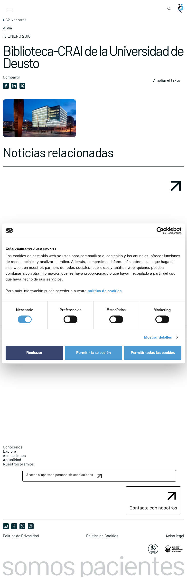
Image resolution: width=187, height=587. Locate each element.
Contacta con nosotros (153, 507)
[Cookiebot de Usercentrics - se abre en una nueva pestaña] (160, 230)
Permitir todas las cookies (153, 352)
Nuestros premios (18, 464)
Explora (9, 451)
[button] (99, 476)
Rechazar (34, 352)
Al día (7, 28)
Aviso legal (175, 536)
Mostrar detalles (158, 337)
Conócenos (12, 447)
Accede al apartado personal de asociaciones (59, 475)
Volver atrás (16, 20)
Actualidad (12, 459)
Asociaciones (14, 455)
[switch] (70, 319)
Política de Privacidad (21, 536)
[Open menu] (9, 8)
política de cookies (105, 291)
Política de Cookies (102, 536)
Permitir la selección (93, 352)
